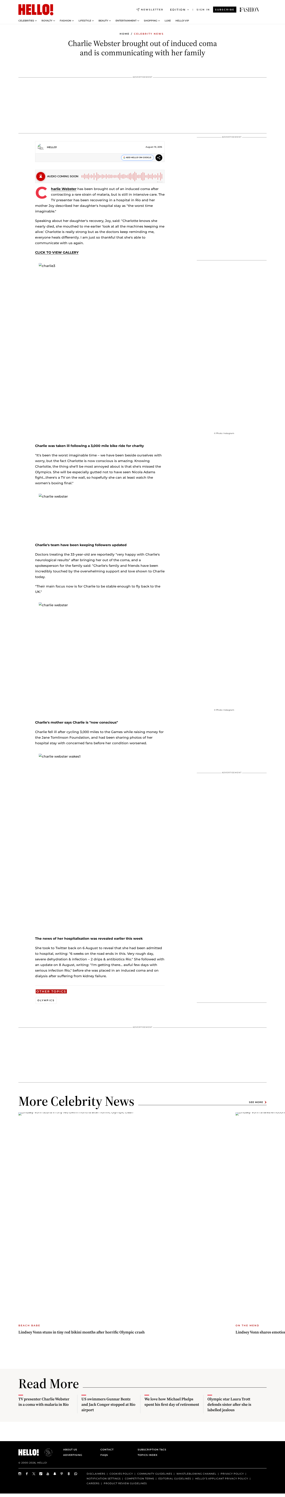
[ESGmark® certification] (46, 1452)
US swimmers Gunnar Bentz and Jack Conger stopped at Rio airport (108, 1404)
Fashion (65, 20)
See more (256, 1102)
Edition (178, 9)
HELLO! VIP (182, 20)
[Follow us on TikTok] (40, 1473)
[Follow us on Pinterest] (61, 1473)
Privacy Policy (232, 1473)
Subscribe (224, 9)
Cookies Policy (121, 1473)
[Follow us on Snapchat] (54, 1473)
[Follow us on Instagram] (20, 1473)
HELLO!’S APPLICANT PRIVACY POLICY (221, 1478)
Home (125, 33)
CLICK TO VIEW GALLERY (57, 252)
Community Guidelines (154, 1473)
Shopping (150, 20)
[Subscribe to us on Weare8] (68, 1473)
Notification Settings (104, 1478)
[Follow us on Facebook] (26, 1473)
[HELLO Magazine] (35, 9)
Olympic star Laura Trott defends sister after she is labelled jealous (229, 1404)
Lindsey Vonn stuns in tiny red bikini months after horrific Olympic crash (81, 1332)
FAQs (104, 1455)
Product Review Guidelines (125, 1483)
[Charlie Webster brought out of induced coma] (249, 9)
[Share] (158, 158)
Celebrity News (149, 33)
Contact (107, 1449)
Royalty (46, 20)
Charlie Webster (63, 189)
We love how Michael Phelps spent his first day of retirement (171, 1401)
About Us (70, 1449)
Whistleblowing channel (196, 1473)
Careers (93, 1483)
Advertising (72, 1455)
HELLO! (52, 147)
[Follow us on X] (33, 1473)
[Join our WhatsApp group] (75, 1473)
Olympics (46, 1000)
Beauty (103, 20)
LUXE (168, 20)
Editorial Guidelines (174, 1478)
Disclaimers (96, 1473)
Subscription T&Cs (151, 1449)
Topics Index (147, 1455)
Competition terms (139, 1478)
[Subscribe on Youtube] (47, 1473)
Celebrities (26, 20)
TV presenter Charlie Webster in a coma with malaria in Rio (43, 1401)
